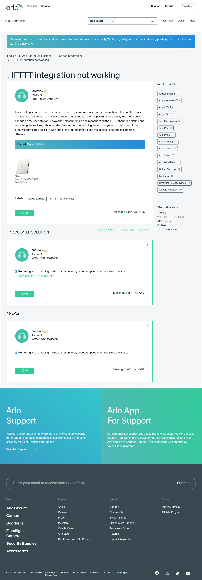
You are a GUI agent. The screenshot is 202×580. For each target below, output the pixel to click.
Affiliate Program (171, 512)
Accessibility (95, 573)
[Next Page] (192, 196)
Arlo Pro (163, 128)
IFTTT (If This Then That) (61, 199)
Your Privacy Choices (113, 573)
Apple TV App (166, 107)
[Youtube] (188, 573)
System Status (118, 518)
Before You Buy (167, 169)
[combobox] (136, 21)
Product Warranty (120, 539)
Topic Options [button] (193, 74)
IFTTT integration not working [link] (31, 60)
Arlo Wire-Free (167, 162)
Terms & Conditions (69, 573)
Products (32, 6)
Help (192, 21)
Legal (83, 573)
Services (46, 6)
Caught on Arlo (67, 528)
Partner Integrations (70, 56)
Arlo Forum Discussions (36, 56)
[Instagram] (167, 573)
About (61, 507)
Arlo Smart (165, 155)
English (11, 56)
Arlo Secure (165, 148)
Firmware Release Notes (172, 183)
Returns (114, 534)
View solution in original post (36, 275)
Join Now (168, 21)
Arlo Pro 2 (164, 135)
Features (164, 176)
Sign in (181, 21)
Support (155, 6)
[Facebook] (157, 573)
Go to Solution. (36, 144)
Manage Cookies (52, 575)
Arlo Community (15, 21)
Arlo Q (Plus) (166, 142)
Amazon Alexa (167, 94)
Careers (62, 512)
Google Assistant (168, 190)
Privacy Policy (51, 573)
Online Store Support (122, 523)
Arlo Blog (63, 534)
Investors (63, 523)
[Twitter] (177, 573)
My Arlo (169, 6)
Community (116, 512)
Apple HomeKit (167, 100)
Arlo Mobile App (168, 121)
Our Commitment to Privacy (74, 539)
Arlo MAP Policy (171, 507)
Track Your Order (120, 528)
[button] (147, 85)
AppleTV (164, 114)
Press (61, 518)
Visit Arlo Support (17, 449)
